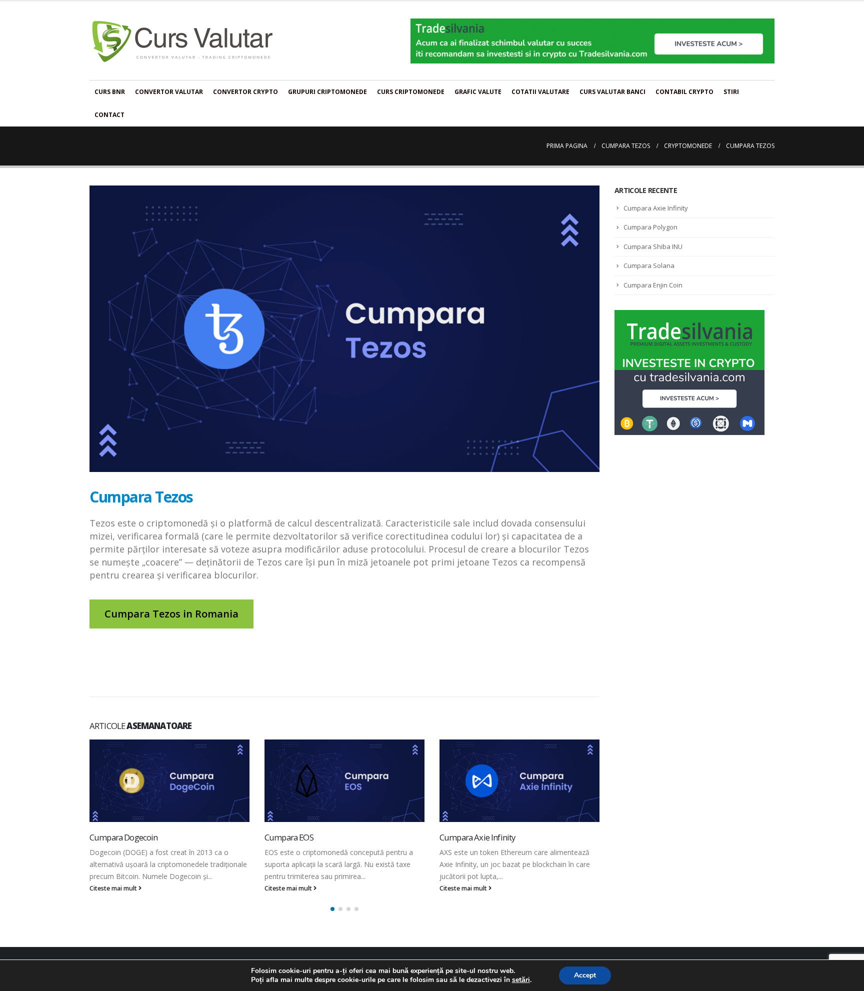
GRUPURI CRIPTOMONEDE (327, 92)
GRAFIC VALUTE (478, 92)
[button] (332, 921)
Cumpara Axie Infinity (302, 837)
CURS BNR (109, 92)
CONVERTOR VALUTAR (169, 92)
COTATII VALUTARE (541, 92)
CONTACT (109, 114)
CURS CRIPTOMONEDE (410, 92)
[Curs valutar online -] (183, 40)
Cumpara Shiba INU (653, 246)
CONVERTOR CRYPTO (245, 92)
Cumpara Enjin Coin (653, 285)
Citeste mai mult (114, 888)
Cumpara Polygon (651, 227)
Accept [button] (585, 975)
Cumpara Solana (649, 265)
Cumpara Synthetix (473, 837)
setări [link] (521, 979)
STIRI (731, 92)
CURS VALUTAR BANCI (613, 92)
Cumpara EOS (114, 837)
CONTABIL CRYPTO (685, 92)
